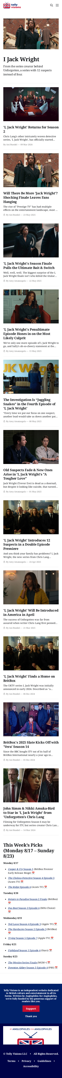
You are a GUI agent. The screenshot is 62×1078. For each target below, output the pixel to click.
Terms (11, 1061)
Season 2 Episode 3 (27, 929)
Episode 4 (19, 887)
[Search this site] (51, 5)
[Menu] (57, 5)
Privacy (26, 1061)
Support (31, 1008)
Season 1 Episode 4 (24, 950)
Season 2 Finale (27, 899)
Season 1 (20, 869)
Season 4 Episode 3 (31, 878)
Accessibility (31, 1066)
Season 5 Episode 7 (22, 938)
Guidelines (44, 1061)
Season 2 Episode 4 (24, 908)
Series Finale (23, 962)
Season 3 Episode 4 (28, 967)
